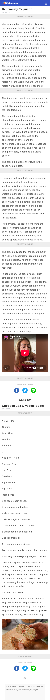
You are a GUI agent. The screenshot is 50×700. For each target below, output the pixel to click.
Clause (21, 690)
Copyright (34, 690)
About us (9, 690)
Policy (15, 690)
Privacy (27, 690)
